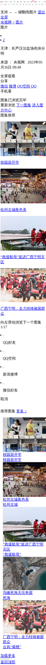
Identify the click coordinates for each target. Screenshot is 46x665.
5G (44, 4)
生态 (9, 4)
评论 (14, 1)
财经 (21, 1)
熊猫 (31, 1)
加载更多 (7, 656)
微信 (4, 86)
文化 (20, 4)
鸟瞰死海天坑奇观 (18, 593)
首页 (2, 1)
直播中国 (35, 1)
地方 (1, 4)
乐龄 (33, 4)
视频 (18, 1)
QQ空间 (23, 86)
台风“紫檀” (12, 647)
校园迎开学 (12, 454)
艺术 (39, 4)
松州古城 (10, 504)
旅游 (23, 4)
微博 (12, 86)
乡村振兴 (5, 4)
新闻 (11, 1)
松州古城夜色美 (16, 499)
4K (39, 1)
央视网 (6, 22)
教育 (28, 1)
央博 (17, 4)
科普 (26, 4)
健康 (29, 4)
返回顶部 (7, 662)
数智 (42, 4)
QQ (33, 86)
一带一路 (13, 4)
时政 (6, 1)
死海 (6, 598)
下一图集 (23, 105)
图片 (19, 22)
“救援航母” (12, 554)
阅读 (36, 4)
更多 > (21, 411)
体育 (24, 1)
